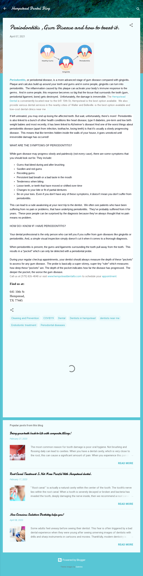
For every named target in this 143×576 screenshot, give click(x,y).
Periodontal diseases (53, 325)
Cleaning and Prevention (25, 318)
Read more (125, 463)
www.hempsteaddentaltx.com (64, 276)
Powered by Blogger (73, 560)
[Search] (138, 9)
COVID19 (48, 318)
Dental (61, 318)
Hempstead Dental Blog (30, 8)
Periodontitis (17, 79)
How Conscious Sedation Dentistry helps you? (37, 514)
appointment (109, 276)
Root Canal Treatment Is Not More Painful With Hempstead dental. (51, 474)
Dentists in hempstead (83, 318)
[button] (131, 25)
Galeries (79, 567)
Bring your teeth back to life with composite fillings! (40, 433)
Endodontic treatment (23, 325)
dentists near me (109, 318)
